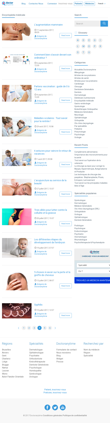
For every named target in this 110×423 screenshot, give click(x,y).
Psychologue (79, 228)
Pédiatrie (78, 129)
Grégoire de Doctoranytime (40, 37)
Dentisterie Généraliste (84, 89)
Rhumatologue (80, 240)
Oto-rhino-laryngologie (84, 123)
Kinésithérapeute (37, 361)
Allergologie (79, 72)
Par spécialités (80, 126)
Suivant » (55, 328)
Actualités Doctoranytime (85, 70)
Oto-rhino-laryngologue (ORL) (86, 209)
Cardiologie (79, 84)
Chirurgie (78, 86)
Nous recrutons (63, 352)
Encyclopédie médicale (84, 101)
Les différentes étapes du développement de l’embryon (49, 241)
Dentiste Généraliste (83, 220)
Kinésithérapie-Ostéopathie (86, 109)
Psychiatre (78, 234)
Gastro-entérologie (82, 103)
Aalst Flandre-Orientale (13, 376)
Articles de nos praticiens (85, 75)
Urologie (77, 137)
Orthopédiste (80, 211)
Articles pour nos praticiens (85, 81)
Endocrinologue (81, 231)
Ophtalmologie (80, 118)
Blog (23, 3)
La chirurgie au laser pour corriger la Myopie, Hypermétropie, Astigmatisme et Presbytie (90, 169)
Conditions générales (53, 415)
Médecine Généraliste (83, 112)
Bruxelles (6, 349)
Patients (78, 4)
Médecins (89, 4)
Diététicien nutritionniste (84, 98)
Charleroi (6, 358)
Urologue (78, 214)
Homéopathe (35, 370)
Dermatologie (80, 95)
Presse (59, 361)
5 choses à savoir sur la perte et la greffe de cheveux (52, 274)
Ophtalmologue (81, 217)
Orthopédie (79, 120)
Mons (4, 373)
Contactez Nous (36, 3)
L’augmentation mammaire (48, 24)
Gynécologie (79, 106)
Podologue (79, 225)
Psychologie (79, 134)
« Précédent (18, 328)
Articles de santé (81, 78)
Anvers (5, 352)
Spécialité (88, 355)
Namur (5, 367)
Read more (65, 35)
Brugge (5, 364)
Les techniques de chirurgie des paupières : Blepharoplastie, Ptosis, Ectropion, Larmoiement (89, 177)
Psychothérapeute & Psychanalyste (89, 242)
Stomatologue (80, 237)
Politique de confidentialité (75, 415)
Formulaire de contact (66, 349)
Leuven (5, 370)
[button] (104, 24)
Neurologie (79, 115)
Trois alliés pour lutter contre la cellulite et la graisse (50, 211)
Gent (4, 355)
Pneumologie (80, 132)
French (100, 4)
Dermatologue (80, 203)
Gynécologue (79, 200)
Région (87, 352)
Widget (59, 358)
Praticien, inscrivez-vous (55, 392)
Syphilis (38, 304)
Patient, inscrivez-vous (55, 389)
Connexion (52, 3)
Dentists (77, 92)
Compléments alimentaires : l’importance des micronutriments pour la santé (90, 155)
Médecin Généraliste (83, 206)
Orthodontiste (35, 358)
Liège (4, 361)
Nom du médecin (91, 349)
